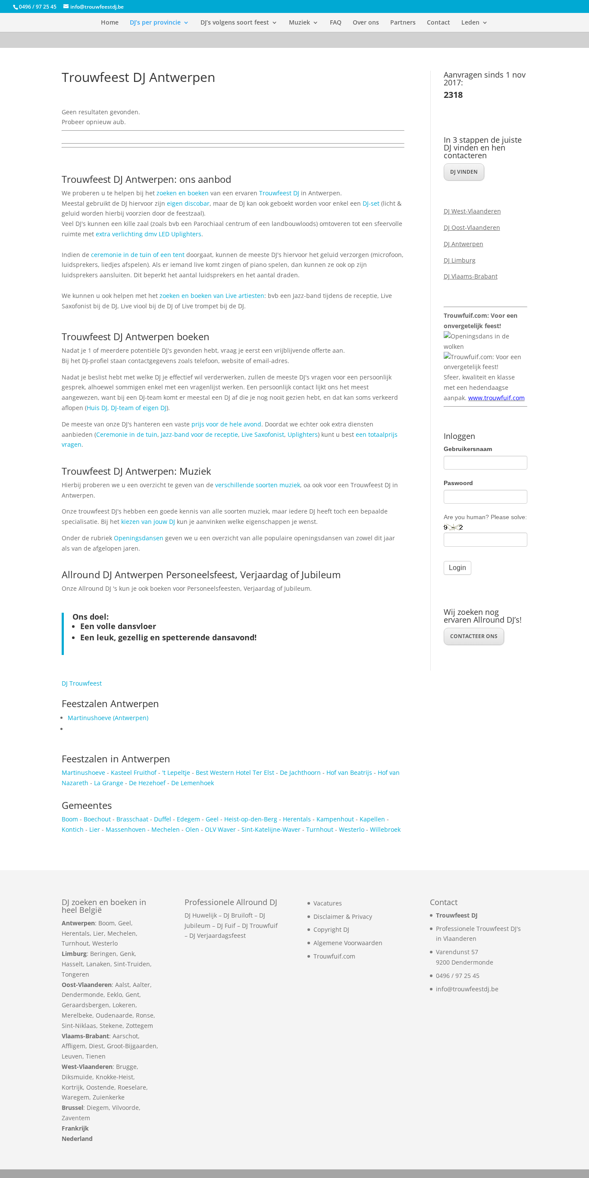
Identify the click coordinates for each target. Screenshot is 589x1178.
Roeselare (132, 1087)
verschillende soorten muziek (257, 485)
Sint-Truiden (132, 964)
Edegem (188, 819)
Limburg (74, 953)
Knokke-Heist (114, 1077)
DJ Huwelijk (201, 915)
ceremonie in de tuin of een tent (138, 255)
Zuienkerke (109, 1097)
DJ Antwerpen (463, 244)
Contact (438, 22)
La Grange (108, 783)
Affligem (73, 1046)
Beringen (103, 953)
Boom (70, 819)
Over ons (366, 22)
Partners (403, 22)
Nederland (77, 1138)
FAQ (335, 22)
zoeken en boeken (183, 193)
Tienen (96, 1056)
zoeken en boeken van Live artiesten (212, 295)
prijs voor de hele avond (226, 424)
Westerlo (352, 829)
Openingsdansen (138, 538)
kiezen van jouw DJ (148, 521)
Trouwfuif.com (334, 956)
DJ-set (372, 203)
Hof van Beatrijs (349, 772)
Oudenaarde (114, 1015)
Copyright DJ (331, 929)
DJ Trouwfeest (82, 683)
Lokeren (124, 1005)
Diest (96, 1046)
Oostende (100, 1087)
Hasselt (72, 964)
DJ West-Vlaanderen (472, 211)
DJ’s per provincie (155, 22)
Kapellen (372, 819)
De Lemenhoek (192, 783)
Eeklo (114, 994)
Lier (94, 829)
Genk (127, 953)
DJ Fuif (226, 925)
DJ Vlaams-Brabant (471, 276)
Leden (470, 22)
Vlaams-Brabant (85, 1036)
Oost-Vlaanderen (87, 985)
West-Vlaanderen (87, 1066)
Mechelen (166, 829)
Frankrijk (75, 1128)
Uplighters (303, 434)
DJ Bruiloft (238, 915)
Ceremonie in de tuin (126, 434)
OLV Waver (220, 829)
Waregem (75, 1097)
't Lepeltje (176, 772)
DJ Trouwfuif (260, 925)
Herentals (297, 819)
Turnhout (319, 829)
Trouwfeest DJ (279, 193)
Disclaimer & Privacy (342, 916)
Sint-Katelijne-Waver (271, 829)
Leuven (72, 1056)
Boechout (97, 819)
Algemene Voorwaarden (347, 943)
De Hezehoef (147, 783)
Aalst (122, 985)
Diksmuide (77, 1077)
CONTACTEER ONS (474, 636)
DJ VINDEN (464, 171)
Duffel (162, 819)
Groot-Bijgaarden (132, 1046)
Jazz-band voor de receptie (199, 434)
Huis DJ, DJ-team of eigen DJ (126, 408)
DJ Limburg (460, 260)
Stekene (111, 1025)
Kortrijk (72, 1087)
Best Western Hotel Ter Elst (235, 772)
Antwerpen (78, 923)
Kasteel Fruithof (134, 772)
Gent (132, 994)
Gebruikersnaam (468, 448)
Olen (192, 829)
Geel (212, 819)
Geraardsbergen (85, 1005)
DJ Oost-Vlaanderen (472, 227)
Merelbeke (77, 1015)
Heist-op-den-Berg (250, 819)
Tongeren (75, 974)
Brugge (126, 1066)
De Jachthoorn (300, 772)
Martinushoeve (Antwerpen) (108, 718)
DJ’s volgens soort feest (235, 22)
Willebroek (385, 829)
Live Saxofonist (262, 434)
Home (110, 22)
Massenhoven (126, 829)
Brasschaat (132, 819)
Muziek (299, 22)
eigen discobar (188, 203)
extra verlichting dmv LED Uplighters (148, 234)
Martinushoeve (83, 772)
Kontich (73, 829)
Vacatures (327, 903)
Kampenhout (335, 819)
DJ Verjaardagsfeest (217, 935)
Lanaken (98, 964)
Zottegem (139, 1025)
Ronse (145, 1015)
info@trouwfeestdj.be (467, 989)
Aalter (141, 985)
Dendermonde (82, 994)
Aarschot (125, 1036)
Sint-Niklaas (79, 1025)
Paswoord (458, 482)
